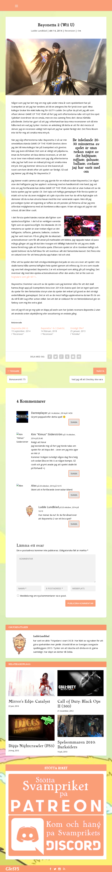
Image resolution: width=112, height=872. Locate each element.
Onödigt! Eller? (77, 328)
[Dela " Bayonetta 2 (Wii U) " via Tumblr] (67, 357)
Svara (74, 422)
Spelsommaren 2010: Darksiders (76, 745)
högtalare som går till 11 (23, 276)
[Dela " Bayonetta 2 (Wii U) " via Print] (79, 357)
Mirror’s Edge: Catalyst (29, 701)
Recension (70, 30)
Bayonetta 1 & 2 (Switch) (52, 328)
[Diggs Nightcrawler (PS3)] (31, 728)
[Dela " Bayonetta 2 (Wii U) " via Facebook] (50, 357)
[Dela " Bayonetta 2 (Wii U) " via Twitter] (55, 357)
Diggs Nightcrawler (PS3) (31, 745)
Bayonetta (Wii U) (19, 328)
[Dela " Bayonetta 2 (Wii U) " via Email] (73, 357)
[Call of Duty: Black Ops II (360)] (80, 683)
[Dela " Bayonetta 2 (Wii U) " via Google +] (61, 357)
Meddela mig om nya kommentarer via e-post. (43, 595)
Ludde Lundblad (39, 30)
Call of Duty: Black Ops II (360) (78, 704)
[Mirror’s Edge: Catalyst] (31, 683)
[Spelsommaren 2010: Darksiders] (80, 726)
